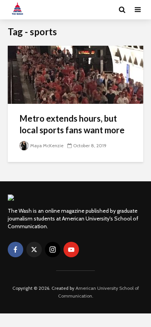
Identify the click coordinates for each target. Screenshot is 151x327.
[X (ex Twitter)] (34, 249)
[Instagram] (52, 249)
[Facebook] (15, 249)
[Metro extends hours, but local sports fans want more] (75, 74)
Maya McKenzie (46, 145)
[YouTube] (71, 249)
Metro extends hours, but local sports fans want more (72, 124)
